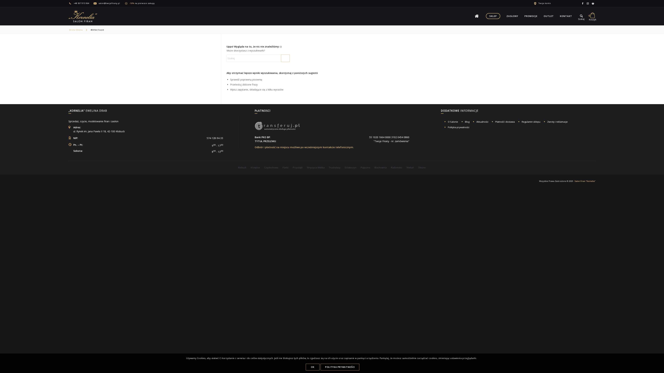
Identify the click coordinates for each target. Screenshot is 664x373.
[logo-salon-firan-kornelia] (83, 16)
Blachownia (381, 167)
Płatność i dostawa (505, 121)
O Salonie (453, 121)
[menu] (581, 16)
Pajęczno (365, 167)
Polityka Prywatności (340, 367)
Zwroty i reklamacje (557, 121)
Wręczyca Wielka (316, 167)
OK (312, 367)
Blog (467, 121)
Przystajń (298, 167)
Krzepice (255, 167)
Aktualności (482, 121)
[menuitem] (81, 3)
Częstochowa (271, 167)
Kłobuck (242, 167)
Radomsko (396, 167)
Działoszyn (350, 167)
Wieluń (410, 167)
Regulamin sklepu (531, 121)
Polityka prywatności (458, 127)
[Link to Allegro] (593, 3)
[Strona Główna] (476, 16)
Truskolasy (334, 167)
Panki (285, 167)
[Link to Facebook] (582, 3)
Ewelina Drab (87, 111)
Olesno (422, 167)
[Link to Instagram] (587, 3)
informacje (459, 111)
